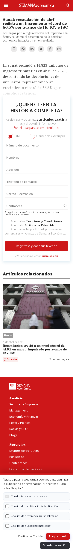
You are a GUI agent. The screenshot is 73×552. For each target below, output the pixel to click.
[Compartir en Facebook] (50, 49)
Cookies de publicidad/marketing (31, 526)
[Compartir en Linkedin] (32, 49)
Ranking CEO (18, 428)
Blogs (13, 435)
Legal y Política (20, 422)
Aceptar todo (57, 536)
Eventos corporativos (24, 450)
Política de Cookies (31, 536)
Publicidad (16, 456)
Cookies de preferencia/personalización (34, 516)
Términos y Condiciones (44, 221)
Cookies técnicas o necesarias (29, 496)
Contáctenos (18, 463)
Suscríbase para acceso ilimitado (36, 128)
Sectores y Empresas (23, 404)
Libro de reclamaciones (25, 469)
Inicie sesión (50, 256)
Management (18, 410)
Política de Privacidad (40, 225)
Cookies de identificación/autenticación (34, 506)
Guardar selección (54, 545)
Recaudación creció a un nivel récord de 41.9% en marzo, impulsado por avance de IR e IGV (35, 349)
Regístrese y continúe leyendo (36, 246)
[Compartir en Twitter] (41, 49)
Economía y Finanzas (23, 416)
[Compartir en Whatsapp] (23, 49)
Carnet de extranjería (51, 136)
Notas (8, 335)
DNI (17, 136)
